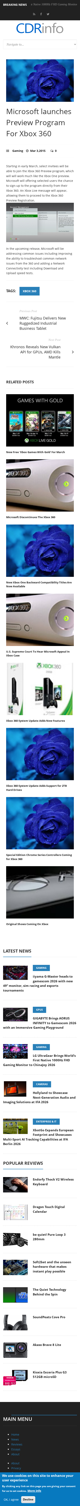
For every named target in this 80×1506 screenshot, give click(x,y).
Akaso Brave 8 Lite (47, 1345)
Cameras (42, 1084)
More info (34, 1491)
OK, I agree (11, 1499)
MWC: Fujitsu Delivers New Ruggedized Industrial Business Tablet (42, 323)
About (15, 1454)
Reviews (16, 1444)
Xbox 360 (29, 291)
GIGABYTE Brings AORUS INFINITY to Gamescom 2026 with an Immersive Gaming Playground (39, 1023)
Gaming (17, 151)
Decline (28, 1499)
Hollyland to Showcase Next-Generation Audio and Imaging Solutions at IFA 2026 (39, 1097)
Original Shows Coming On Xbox (27, 924)
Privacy (16, 1468)
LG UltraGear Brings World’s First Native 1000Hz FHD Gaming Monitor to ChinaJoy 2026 (39, 1060)
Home (15, 1434)
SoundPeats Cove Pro (49, 1317)
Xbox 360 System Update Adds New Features (35, 721)
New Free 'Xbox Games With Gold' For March (35, 452)
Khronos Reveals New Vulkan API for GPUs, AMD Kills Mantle (35, 352)
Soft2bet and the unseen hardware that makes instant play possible (52, 1266)
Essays (15, 1449)
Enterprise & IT (46, 1121)
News (15, 1439)
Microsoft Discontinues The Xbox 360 (30, 517)
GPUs (39, 1009)
